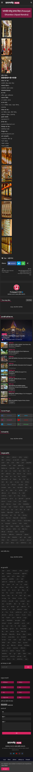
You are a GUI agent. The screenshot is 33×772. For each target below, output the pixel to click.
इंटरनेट (13, 462)
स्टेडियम (2, 540)
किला (20, 471)
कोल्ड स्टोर (19, 473)
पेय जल (15, 501)
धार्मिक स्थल (3, 493)
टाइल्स (11, 482)
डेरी (30, 487)
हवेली (2, 542)
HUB (4, 759)
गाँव (10, 476)
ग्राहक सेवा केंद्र (4, 479)
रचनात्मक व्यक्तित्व (27, 520)
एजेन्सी (14, 465)
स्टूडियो (29, 537)
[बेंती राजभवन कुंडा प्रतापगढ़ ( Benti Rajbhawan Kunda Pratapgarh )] (4, 352)
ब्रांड (22, 512)
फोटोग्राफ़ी (15, 507)
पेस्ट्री (20, 501)
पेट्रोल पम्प (3, 501)
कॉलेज (2, 473)
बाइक (12, 509)
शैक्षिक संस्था (24, 529)
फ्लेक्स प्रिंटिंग (28, 507)
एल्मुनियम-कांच (20, 465)
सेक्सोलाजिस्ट (14, 537)
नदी (8, 493)
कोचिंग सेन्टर (8, 473)
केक (28, 471)
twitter (26, 415)
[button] (31, 2)
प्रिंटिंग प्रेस (8, 504)
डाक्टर (14, 487)
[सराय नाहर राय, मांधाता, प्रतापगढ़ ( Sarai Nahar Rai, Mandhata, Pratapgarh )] (4, 345)
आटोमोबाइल (8, 460)
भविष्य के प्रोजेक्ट (4, 515)
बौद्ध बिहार (3, 512)
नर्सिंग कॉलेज (14, 493)
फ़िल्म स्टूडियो (3, 507)
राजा (2, 523)
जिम (24, 479)
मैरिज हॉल (3, 520)
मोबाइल (8, 520)
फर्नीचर (19, 504)
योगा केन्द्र (19, 520)
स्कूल (25, 537)
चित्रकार (14, 479)
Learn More (4, 765)
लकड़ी (2, 526)
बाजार (16, 509)
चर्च (10, 479)
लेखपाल (11, 526)
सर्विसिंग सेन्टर (11, 534)
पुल (15, 498)
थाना (16, 490)
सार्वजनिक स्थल (19, 534)
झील (7, 482)
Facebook (12, 263)
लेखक (7, 526)
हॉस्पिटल (12, 542)
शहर (19, 529)
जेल (27, 479)
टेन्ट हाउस (3, 484)
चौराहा (20, 479)
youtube (26, 420)
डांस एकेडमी (3, 487)
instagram (9, 420)
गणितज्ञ (6, 476)
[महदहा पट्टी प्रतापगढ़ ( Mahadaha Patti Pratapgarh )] (4, 366)
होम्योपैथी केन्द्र (23, 542)
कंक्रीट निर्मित (12, 468)
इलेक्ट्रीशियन (3, 465)
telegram (9, 424)
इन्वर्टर (23, 462)
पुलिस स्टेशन (21, 498)
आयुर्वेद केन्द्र (10, 258)
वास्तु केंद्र (28, 526)
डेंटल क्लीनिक (20, 487)
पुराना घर (11, 498)
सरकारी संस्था (4, 534)
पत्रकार (10, 496)
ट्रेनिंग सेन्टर (13, 484)
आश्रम (8, 462)
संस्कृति (4, 687)
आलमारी (2, 462)
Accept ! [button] (5, 769)
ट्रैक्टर (26, 484)
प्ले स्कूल (14, 504)
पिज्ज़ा (19, 496)
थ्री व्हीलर (21, 490)
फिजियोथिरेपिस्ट (26, 504)
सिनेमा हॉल (3, 537)
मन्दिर (19, 515)
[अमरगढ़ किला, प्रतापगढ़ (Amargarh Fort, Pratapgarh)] (4, 372)
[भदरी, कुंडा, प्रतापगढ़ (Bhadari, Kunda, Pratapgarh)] (4, 379)
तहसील (11, 490)
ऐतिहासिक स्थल (4, 468)
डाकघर (9, 487)
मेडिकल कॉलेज (23, 518)
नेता (19, 493)
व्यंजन (20, 692)
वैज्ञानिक (14, 529)
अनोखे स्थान (14, 457)
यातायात (13, 520)
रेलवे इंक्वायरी (7, 523)
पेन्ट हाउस (9, 501)
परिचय (9, 759)
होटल (17, 542)
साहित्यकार (26, 534)
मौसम (20, 697)
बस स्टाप (3, 509)
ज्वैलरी (2, 482)
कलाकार (28, 468)
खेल (4, 692)
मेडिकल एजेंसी (15, 518)
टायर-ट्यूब (17, 482)
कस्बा (6, 471)
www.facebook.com (7, 134)
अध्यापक (8, 457)
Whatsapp (23, 263)
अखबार (2, 457)
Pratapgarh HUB (16, 292)
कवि (2, 471)
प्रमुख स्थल (5, 697)
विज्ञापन (2, 529)
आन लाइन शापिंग (16, 460)
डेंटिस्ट (26, 487)
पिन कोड (23, 496)
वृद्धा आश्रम (8, 529)
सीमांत (9, 537)
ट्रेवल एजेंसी (20, 484)
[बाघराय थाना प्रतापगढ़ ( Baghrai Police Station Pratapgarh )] (4, 401)
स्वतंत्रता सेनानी (14, 540)
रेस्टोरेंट (20, 523)
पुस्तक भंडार (28, 498)
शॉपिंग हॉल (3, 531)
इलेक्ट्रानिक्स (28, 462)
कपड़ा (18, 468)
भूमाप (11, 515)
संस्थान (16, 531)
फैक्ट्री (10, 507)
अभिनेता (20, 457)
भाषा (20, 687)
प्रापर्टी (2, 504)
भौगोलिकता (5, 682)
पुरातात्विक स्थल (4, 498)
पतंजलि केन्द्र (3, 496)
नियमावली (28, 759)
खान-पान (29, 473)
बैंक (24, 509)
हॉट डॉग (7, 542)
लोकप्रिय (17, 526)
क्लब (24, 473)
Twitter (19, 263)
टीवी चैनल (27, 482)
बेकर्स (21, 509)
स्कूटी (21, 537)
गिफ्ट (19, 476)
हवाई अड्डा (29, 540)
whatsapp (25, 424)
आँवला (2, 460)
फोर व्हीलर (22, 507)
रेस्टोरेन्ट (25, 523)
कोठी (14, 473)
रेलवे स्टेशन (14, 523)
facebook (9, 415)
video (30, 542)
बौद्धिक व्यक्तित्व (10, 512)
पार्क (14, 496)
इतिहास (17, 462)
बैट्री (28, 509)
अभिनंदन (14, 759)
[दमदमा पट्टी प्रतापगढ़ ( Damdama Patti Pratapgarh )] (4, 359)
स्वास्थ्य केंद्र (22, 540)
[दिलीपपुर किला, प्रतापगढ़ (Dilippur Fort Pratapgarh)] (4, 394)
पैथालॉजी (24, 501)
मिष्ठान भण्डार (8, 518)
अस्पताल (25, 457)
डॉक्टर (2, 490)
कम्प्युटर (22, 468)
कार (10, 471)
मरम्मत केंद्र (25, 515)
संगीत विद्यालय (10, 531)
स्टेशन (8, 540)
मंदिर (15, 515)
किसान (24, 471)
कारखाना (14, 471)
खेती (2, 476)
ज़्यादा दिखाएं (29, 300)
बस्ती (8, 509)
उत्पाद (10, 465)
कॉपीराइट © (21, 759)
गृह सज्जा (24, 476)
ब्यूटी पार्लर (17, 512)
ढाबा (7, 490)
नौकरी (23, 493)
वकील (22, 526)
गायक (15, 476)
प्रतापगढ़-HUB (5, 129)
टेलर (8, 484)
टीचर (22, 482)
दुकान (26, 490)
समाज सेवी (22, 531)
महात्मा (2, 518)
